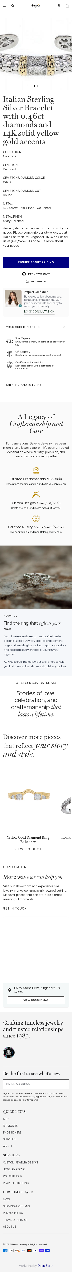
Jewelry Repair (14, 1169)
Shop (6, 1119)
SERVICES (9, 1139)
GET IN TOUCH (15, 908)
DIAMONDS (10, 1126)
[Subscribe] (64, 1084)
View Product (28, 849)
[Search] (12, 6)
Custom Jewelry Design (20, 1162)
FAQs (6, 1199)
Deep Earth (45, 1266)
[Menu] (4, 5)
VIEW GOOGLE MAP (36, 1000)
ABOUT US (9, 1146)
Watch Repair (12, 1176)
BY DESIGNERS (12, 1132)
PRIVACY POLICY (13, 1213)
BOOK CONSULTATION (39, 311)
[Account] (59, 6)
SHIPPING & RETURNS (16, 1206)
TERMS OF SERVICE (15, 1220)
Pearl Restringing (16, 1183)
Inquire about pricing (36, 262)
